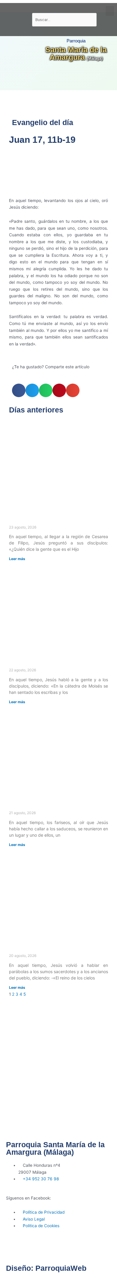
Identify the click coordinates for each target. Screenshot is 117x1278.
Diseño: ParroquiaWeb (46, 1268)
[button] (110, 11)
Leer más (17, 558)
